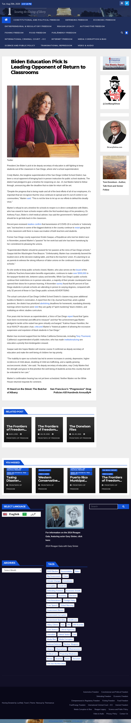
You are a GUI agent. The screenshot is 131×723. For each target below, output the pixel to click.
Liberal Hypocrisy (68, 630)
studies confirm (34, 224)
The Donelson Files (80, 427)
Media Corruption (66, 639)
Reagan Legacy (65, 26)
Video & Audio (86, 45)
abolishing (45, 303)
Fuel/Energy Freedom (64, 33)
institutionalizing (71, 340)
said (29, 198)
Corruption (51, 586)
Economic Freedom (104, 20)
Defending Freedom (76, 20)
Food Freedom (37, 33)
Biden (77, 571)
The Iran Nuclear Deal (56, 664)
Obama (50, 649)
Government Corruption (56, 615)
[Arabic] (31, 514)
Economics (51, 596)
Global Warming (67, 605)
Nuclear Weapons (71, 644)
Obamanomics (75, 649)
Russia (50, 659)
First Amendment (54, 600)
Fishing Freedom (14, 33)
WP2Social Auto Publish (56, 721)
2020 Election (52, 571)
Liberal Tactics (64, 634)
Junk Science (52, 630)
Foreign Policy (69, 600)
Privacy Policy (111, 714)
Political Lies (52, 654)
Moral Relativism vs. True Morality (16, 473)
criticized (39, 327)
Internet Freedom (61, 39)
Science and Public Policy (20, 45)
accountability (66, 571)
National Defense (54, 644)
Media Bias (51, 639)
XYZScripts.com (77, 721)
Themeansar (49, 703)
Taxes (67, 659)
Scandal (59, 659)
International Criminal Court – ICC (25, 39)
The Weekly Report (110, 470)
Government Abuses (55, 610)
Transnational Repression (56, 45)
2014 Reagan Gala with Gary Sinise (62, 546)
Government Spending (56, 620)
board (78, 270)
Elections (73, 596)
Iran (62, 625)
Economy (62, 596)
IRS (68, 625)
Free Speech (52, 605)
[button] (122, 33)
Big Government (53, 576)
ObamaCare (61, 649)
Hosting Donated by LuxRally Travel (15, 703)
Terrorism (76, 659)
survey (60, 284)
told (36, 307)
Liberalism (51, 634)
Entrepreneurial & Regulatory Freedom (28, 26)
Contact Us (124, 714)
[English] (11, 514)
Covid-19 (62, 586)
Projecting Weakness (68, 654)
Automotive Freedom (92, 26)
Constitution (68, 581)
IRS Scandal (78, 625)
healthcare (72, 620)
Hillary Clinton (52, 625)
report (70, 316)
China (65, 576)
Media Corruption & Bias (92, 39)
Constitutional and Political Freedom (36, 20)
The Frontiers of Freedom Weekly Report (113, 480)
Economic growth (73, 591)
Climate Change (53, 581)
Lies (74, 634)
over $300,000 (79, 273)
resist (77, 228)
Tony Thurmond (83, 336)
